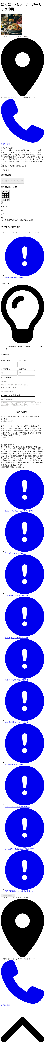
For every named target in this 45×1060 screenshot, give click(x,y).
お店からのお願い (7, 148)
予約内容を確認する (8, 895)
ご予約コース (6, 283)
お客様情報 (5, 355)
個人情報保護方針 (7, 445)
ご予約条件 (5, 170)
